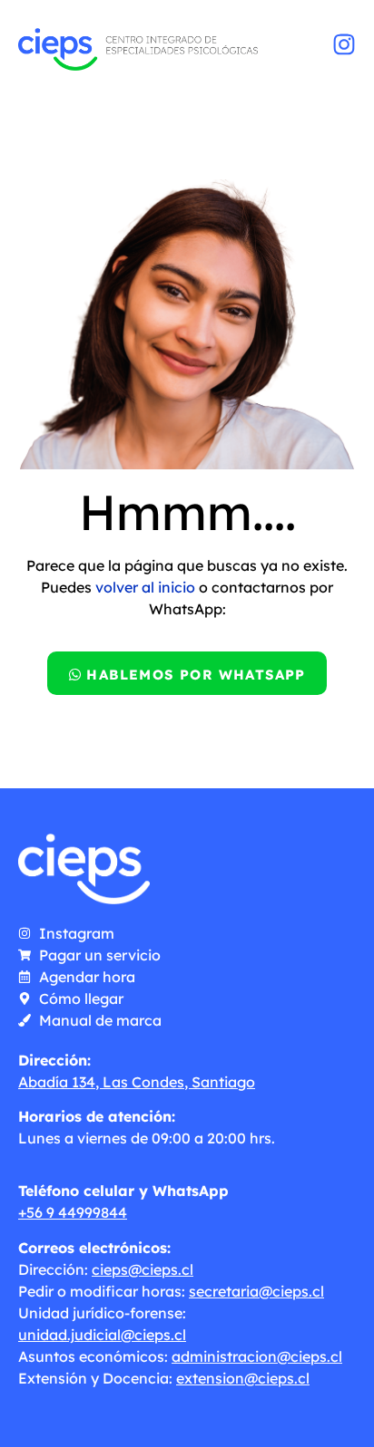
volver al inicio (145, 587)
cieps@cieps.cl (142, 1269)
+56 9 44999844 (72, 1212)
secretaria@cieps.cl (256, 1291)
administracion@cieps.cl (257, 1356)
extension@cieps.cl (243, 1378)
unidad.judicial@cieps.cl (102, 1335)
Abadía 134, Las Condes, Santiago (136, 1082)
